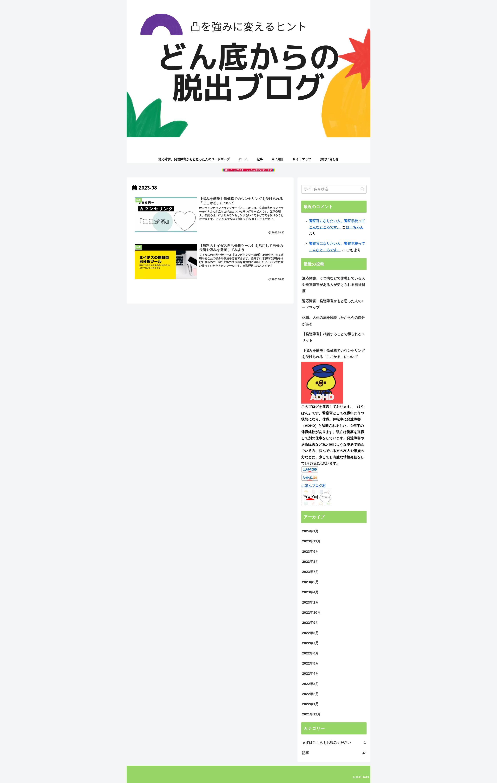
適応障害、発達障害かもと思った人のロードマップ (333, 304)
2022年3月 (310, 684)
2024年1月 (310, 531)
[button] (362, 189)
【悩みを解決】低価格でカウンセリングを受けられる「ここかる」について (333, 354)
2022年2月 (310, 694)
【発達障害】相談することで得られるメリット (333, 337)
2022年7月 (310, 643)
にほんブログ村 (313, 486)
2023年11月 (311, 541)
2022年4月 (310, 673)
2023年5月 (310, 582)
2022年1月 (310, 704)
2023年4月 (310, 592)
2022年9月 (310, 623)
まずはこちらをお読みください (334, 743)
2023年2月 (310, 602)
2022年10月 (311, 612)
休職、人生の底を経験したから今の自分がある (333, 321)
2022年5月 (310, 663)
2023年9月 (310, 551)
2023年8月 (310, 562)
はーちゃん (354, 227)
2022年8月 (310, 633)
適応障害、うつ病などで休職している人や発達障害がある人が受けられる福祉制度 (333, 284)
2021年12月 (311, 714)
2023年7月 (310, 572)
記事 (334, 753)
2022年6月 (310, 653)
